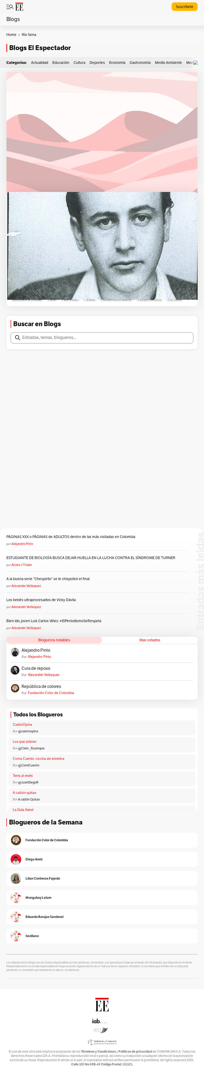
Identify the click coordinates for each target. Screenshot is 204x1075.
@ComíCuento (28, 765)
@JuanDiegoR (28, 782)
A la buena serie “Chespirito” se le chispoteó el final (48, 579)
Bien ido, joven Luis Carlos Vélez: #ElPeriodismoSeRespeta (53, 621)
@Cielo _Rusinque (31, 748)
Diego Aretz (34, 859)
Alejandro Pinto (22, 544)
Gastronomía (140, 62)
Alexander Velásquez (26, 586)
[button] (197, 62)
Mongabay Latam (38, 898)
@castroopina (28, 731)
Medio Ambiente (168, 62)
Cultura (79, 62)
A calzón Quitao (29, 799)
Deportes (97, 62)
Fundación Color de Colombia (51, 693)
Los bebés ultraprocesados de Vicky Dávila (41, 600)
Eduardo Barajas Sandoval (44, 917)
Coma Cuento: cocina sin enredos (38, 759)
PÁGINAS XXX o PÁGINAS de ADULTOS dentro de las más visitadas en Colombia (70, 537)
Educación (60, 62)
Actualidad (39, 62)
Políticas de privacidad (135, 1051)
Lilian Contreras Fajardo (43, 878)
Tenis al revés (23, 776)
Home (11, 34)
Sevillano (32, 936)
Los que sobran (24, 742)
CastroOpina (22, 725)
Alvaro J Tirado (21, 565)
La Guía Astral (23, 810)
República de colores (41, 686)
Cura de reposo (36, 668)
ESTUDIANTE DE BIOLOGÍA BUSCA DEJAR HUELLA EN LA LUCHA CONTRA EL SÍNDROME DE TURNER (90, 558)
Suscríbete (184, 7)
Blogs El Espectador (40, 48)
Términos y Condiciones (98, 1051)
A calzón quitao (24, 793)
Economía (117, 62)
